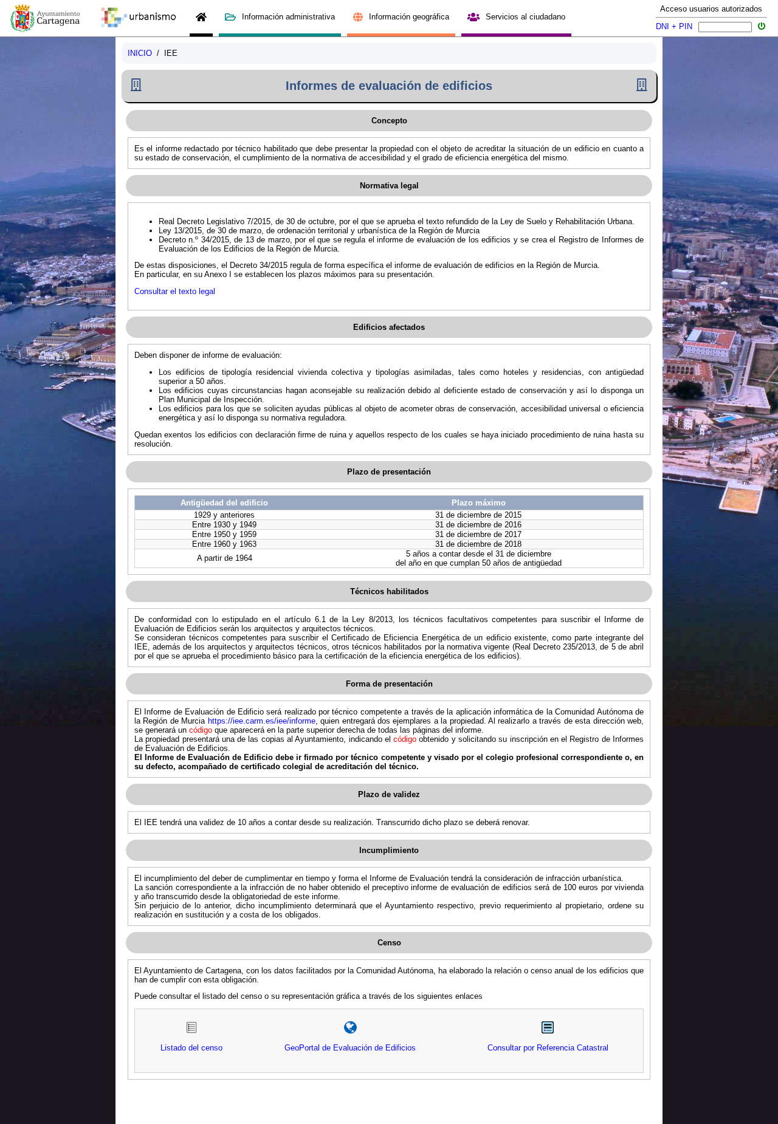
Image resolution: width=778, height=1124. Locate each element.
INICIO (140, 53)
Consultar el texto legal (174, 291)
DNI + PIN (674, 26)
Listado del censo (191, 1047)
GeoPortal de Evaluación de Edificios (350, 1047)
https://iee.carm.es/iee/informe (261, 720)
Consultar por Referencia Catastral (547, 1047)
